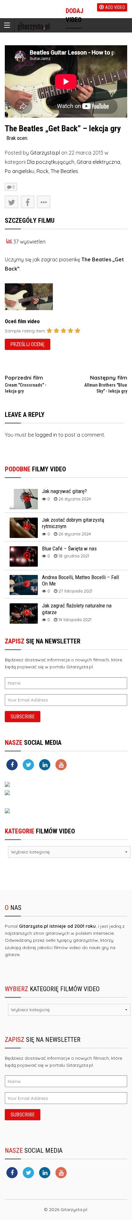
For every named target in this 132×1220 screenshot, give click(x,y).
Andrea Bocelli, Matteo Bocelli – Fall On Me (80, 580)
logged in (46, 435)
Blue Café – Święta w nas (69, 548)
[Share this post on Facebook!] (27, 202)
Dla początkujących (50, 162)
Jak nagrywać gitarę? (64, 491)
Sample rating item (25, 331)
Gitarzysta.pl (45, 152)
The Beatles (64, 171)
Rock (42, 171)
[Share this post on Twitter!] (11, 202)
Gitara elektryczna (98, 162)
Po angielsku (19, 171)
